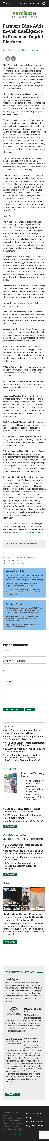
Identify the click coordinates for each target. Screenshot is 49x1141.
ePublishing (18, 1134)
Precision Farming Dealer (32, 774)
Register (34, 3)
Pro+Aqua (11, 979)
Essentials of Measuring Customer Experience (24, 858)
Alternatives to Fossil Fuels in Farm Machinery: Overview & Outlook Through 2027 (23, 618)
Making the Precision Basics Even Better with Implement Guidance (24, 852)
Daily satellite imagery (25, 558)
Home (40, 1125)
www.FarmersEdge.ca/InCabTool (27, 532)
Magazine (30, 1125)
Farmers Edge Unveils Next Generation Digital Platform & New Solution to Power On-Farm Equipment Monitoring (24, 577)
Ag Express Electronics (31, 1040)
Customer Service (34, 1121)
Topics (9, 3)
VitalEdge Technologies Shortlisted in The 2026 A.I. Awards (25, 744)
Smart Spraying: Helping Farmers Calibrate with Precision (24, 738)
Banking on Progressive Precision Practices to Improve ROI (22, 625)
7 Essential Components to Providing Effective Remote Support (20, 866)
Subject (6, 671)
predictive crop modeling (17, 563)
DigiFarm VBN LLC (33, 1010)
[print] (13, 58)
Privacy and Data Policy (33, 1113)
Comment (8, 682)
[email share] (7, 58)
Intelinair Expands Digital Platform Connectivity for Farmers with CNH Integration (23, 591)
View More (10, 826)
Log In (25, 3)
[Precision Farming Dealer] (10, 783)
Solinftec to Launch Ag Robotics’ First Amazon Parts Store (23, 731)
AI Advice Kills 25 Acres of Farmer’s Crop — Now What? (25, 750)
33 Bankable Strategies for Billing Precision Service (23, 846)
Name (6, 650)
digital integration (14, 561)
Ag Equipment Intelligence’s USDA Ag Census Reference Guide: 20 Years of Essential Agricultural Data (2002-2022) (24, 610)
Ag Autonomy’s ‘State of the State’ (24, 821)
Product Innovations (30, 50)
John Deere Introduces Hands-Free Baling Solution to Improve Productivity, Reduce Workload (24, 757)
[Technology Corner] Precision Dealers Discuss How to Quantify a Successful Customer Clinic (23, 917)
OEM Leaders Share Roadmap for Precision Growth (23, 816)
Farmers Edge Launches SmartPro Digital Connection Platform (21, 584)
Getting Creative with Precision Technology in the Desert (23, 810)
